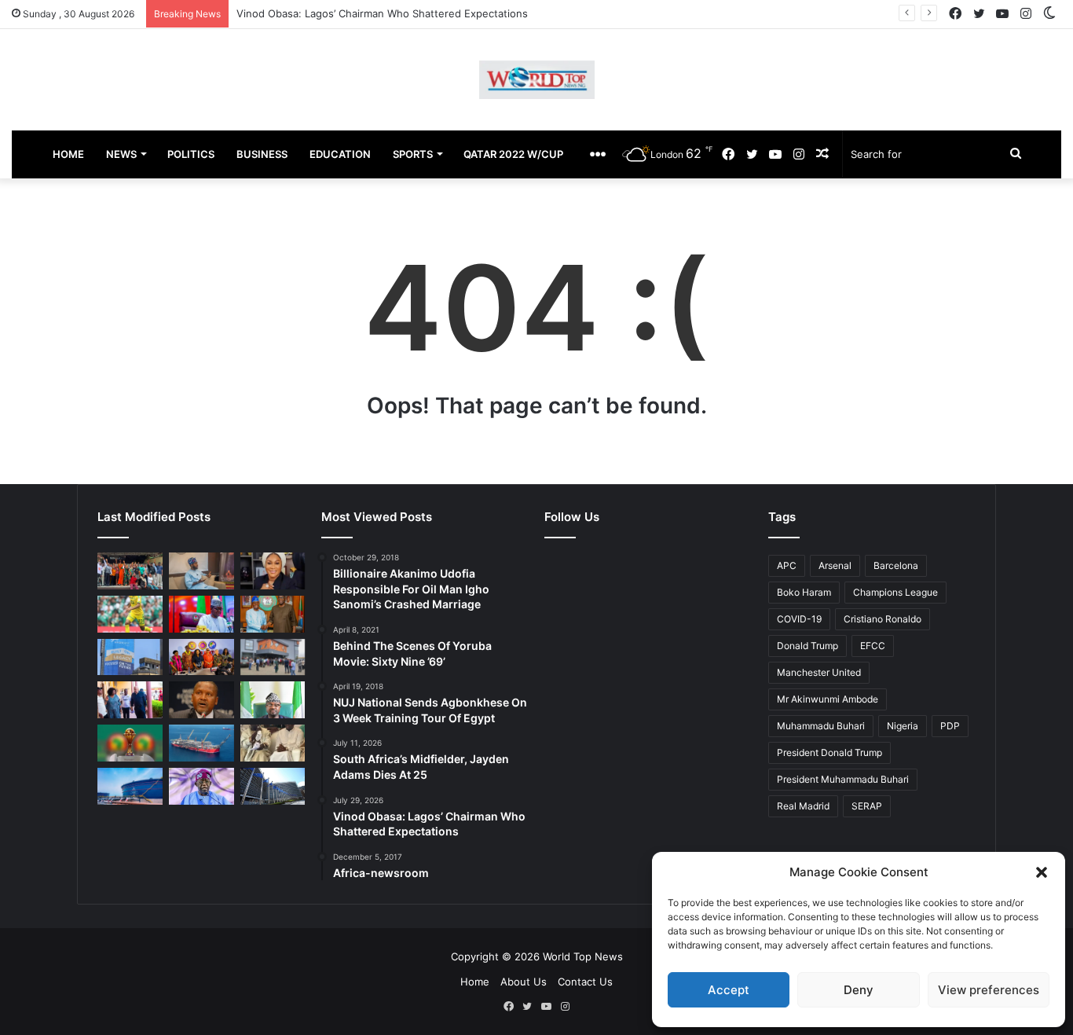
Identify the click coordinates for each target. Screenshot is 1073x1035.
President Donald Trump (829, 752)
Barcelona (895, 565)
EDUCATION (340, 154)
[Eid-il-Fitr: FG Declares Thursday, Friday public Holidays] (273, 699)
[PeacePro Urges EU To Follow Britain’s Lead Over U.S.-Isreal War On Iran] (273, 786)
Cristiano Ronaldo (882, 619)
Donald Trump (807, 645)
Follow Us (571, 516)
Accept (728, 989)
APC (787, 565)
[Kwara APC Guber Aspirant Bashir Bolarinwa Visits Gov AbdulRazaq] (273, 614)
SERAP (866, 806)
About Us (523, 981)
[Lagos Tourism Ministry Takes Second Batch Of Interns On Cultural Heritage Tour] (130, 570)
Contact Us (585, 981)
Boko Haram (804, 592)
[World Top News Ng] (537, 80)
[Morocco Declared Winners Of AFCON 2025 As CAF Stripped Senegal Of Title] (130, 743)
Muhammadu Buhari (821, 726)
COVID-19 (799, 619)
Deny (858, 989)
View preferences (988, 989)
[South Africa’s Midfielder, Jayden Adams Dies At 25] (130, 614)
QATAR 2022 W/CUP (513, 154)
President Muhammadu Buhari (843, 779)
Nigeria (902, 726)
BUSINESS (261, 154)
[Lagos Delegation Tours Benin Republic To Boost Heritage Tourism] (130, 699)
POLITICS (190, 154)
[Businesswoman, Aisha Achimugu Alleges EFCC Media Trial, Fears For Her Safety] (273, 570)
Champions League (895, 592)
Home (474, 981)
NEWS (121, 154)
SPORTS (413, 154)
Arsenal (834, 565)
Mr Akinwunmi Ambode (827, 699)
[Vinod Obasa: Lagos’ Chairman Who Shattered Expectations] (201, 570)
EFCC (872, 645)
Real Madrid (803, 806)
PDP (950, 726)
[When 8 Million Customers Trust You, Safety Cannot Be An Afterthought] (130, 657)
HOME (68, 154)
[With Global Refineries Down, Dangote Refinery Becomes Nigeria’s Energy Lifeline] (130, 786)
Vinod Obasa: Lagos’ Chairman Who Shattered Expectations (382, 13)
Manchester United (819, 672)
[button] (1041, 872)
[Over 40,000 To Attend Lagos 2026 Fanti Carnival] (201, 657)
